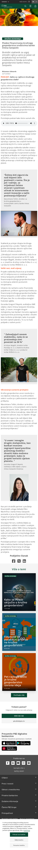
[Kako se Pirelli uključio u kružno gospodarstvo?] (19, 592)
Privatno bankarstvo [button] (10, 795)
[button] (36, 821)
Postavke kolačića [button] (19, 845)
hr (33, 1)
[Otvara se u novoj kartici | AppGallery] (9, 748)
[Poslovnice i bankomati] (30, 2)
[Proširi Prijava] (35, 6)
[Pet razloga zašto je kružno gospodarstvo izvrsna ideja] (19, 672)
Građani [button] (4, 1)
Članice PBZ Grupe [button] (9, 807)
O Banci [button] (5, 778)
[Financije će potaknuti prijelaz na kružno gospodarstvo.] (19, 632)
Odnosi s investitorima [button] (11, 789)
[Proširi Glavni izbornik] (30, 6)
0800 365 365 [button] (19, 716)
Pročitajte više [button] (19, 695)
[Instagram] (23, 763)
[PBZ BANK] (7, 6)
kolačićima (27, 830)
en (36, 1)
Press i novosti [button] (7, 783)
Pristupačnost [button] (7, 813)
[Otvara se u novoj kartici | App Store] (9, 743)
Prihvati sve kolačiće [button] (19, 834)
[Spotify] (29, 763)
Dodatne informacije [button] (10, 801)
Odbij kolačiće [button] (19, 840)
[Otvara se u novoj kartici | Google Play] (23, 743)
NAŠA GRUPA (23, 1)
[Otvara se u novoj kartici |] (13, 561)
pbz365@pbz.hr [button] (19, 721)
